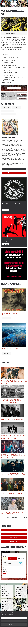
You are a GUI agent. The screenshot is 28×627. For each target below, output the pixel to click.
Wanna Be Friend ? (14, 172)
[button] (3, 4)
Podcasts (19, 589)
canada (17, 107)
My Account (6, 601)
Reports (5, 595)
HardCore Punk (8, 110)
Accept (14, 617)
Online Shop (20, 587)
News (4, 589)
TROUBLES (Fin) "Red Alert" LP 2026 (13, 239)
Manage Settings (14, 624)
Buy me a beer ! (14, 169)
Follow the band (15, 87)
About (18, 593)
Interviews (6, 593)
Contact (19, 595)
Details (6, 209)
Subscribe (12, 558)
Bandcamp (15, 541)
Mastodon (15, 537)
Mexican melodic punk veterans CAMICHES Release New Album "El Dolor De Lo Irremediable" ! (14, 382)
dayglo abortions (9, 114)
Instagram (15, 533)
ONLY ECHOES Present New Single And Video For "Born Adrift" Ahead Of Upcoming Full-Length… (13, 437)
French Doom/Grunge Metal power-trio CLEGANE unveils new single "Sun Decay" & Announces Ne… (13, 401)
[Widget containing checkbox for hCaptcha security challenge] (13, 563)
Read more (7, 318)
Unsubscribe (21, 558)
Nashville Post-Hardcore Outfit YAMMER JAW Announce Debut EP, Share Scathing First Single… (13, 456)
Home (4, 587)
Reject (14, 621)
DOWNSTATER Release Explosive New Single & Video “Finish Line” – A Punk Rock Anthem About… (13, 475)
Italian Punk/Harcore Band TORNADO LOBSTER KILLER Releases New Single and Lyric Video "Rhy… (13, 493)
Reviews (5, 591)
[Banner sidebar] (14, 264)
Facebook (15, 530)
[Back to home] (14, 4)
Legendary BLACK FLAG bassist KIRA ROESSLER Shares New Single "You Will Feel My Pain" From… (13, 512)
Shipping (5, 610)
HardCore (7, 107)
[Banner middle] (14, 96)
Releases (19, 591)
